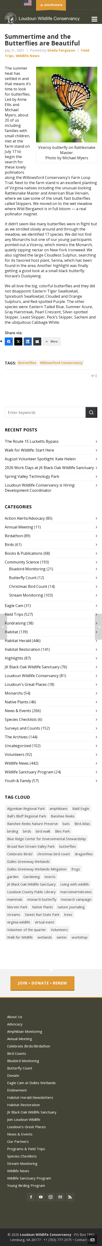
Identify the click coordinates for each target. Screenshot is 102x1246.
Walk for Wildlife (20, 937)
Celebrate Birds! (19, 853)
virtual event (44, 922)
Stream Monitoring (26, 595)
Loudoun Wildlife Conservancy (32, 675)
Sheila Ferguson (61, 50)
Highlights (14, 658)
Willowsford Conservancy (61, 362)
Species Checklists (21, 719)
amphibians (59, 808)
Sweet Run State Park (42, 914)
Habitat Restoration (22, 649)
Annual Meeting (19, 527)
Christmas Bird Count (28, 586)
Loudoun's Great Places (26, 684)
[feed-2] (70, 1197)
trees (68, 914)
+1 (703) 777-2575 (57, 1239)
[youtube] (41, 1197)
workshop (80, 937)
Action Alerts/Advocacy (25, 518)
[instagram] (50, 1197)
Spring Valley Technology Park (32, 476)
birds (27, 831)
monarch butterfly (41, 899)
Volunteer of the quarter (26, 929)
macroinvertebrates (76, 891)
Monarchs (14, 693)
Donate (13, 1075)
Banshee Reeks (62, 816)
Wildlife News (28, 55)
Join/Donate (53, 5)
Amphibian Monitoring (24, 1031)
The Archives (16, 737)
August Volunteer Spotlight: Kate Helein (40, 458)
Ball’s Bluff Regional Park (26, 816)
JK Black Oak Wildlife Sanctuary (32, 667)
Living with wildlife (74, 884)
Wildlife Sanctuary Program (29, 772)
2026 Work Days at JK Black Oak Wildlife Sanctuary (49, 467)
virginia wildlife (18, 922)
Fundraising (15, 623)
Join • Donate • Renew (42, 983)
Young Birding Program (26, 1185)
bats (66, 823)
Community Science (22, 562)
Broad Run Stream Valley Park (31, 846)
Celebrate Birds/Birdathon (28, 1046)
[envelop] (60, 1197)
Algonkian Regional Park (26, 808)
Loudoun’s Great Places (26, 1126)
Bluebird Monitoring (27, 569)
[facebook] (31, 1197)
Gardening (31, 876)
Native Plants (16, 702)
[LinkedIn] (28, 341)
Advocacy (15, 1024)
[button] (91, 412)
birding (12, 831)
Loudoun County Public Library (31, 891)
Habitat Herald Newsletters (30, 1097)
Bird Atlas (82, 823)
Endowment (17, 1090)
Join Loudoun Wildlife (23, 1119)
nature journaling (71, 907)
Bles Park (62, 831)
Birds (9, 544)
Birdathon (14, 535)
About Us (14, 1016)
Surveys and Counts (22, 728)
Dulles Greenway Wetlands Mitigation (37, 869)
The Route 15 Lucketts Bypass (32, 441)
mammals (15, 899)
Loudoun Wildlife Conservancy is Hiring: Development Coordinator (40, 488)
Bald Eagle (80, 808)
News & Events (18, 710)
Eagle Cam (14, 605)
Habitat (11, 631)
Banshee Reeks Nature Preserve (32, 823)
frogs (75, 869)
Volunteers (14, 754)
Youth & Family (18, 780)
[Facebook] (9, 341)
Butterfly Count (23, 577)
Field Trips (14, 614)
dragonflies (84, 853)
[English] (28, 3)
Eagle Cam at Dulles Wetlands (31, 1082)
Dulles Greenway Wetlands (28, 861)
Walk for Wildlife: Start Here (29, 450)
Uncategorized (18, 745)
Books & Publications (23, 553)
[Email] (37, 341)
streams (13, 914)
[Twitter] (18, 341)
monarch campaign (76, 899)
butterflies (27, 362)
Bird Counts (16, 1053)
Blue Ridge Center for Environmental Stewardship (46, 838)
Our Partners (18, 1141)
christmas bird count (53, 853)
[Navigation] (94, 19)
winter (62, 937)
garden (13, 876)
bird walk (43, 831)
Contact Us (83, 1239)
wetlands (44, 937)
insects (50, 876)
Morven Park (17, 907)
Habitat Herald (18, 640)
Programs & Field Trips (26, 1148)
